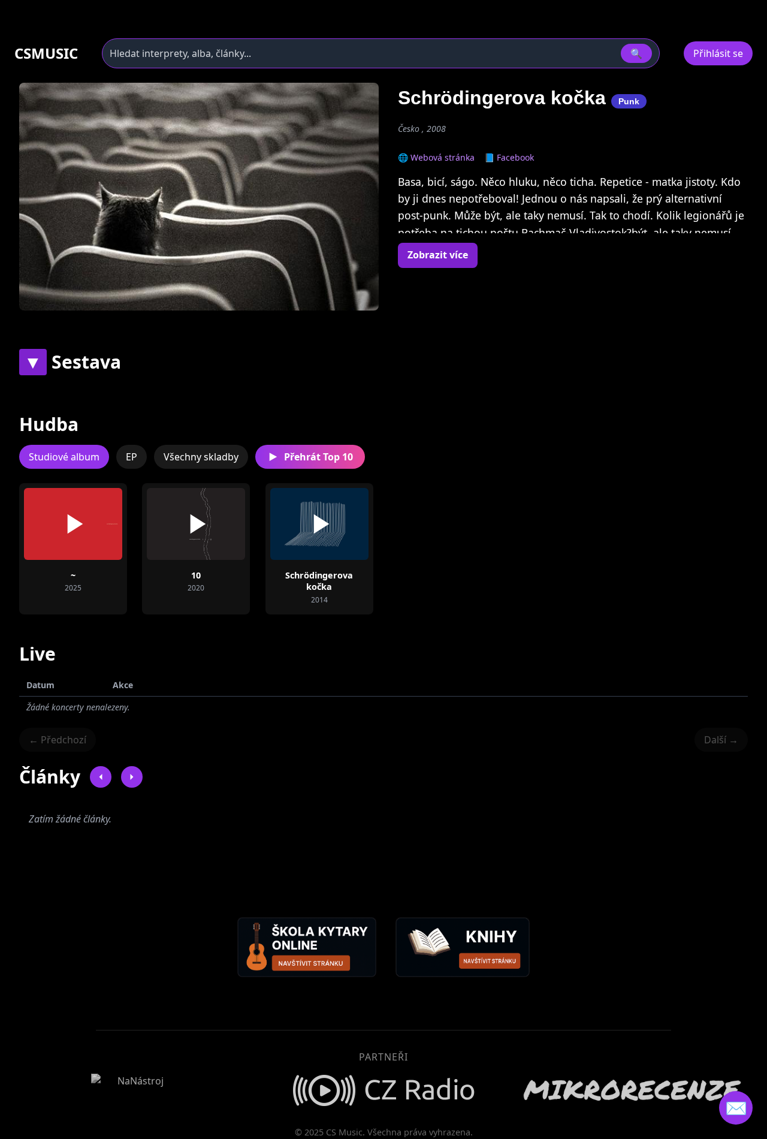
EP (131, 456)
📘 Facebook (509, 157)
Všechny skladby (201, 456)
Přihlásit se (718, 53)
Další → (721, 739)
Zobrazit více (437, 254)
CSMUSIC (46, 53)
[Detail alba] (92, 524)
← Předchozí (57, 739)
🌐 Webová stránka (436, 157)
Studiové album (64, 456)
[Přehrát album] (54, 524)
